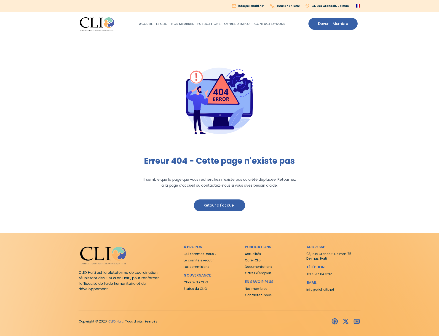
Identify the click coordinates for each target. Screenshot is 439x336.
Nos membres (182, 24)
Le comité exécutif (199, 260)
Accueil (146, 24)
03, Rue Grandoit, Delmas (330, 6)
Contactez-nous (269, 24)
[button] (333, 24)
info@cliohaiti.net (251, 6)
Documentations (258, 266)
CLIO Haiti (115, 321)
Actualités (253, 254)
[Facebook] (334, 321)
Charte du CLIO (196, 282)
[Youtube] (356, 321)
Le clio (162, 24)
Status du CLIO (195, 288)
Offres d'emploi (237, 24)
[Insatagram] (345, 321)
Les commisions (196, 266)
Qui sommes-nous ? (200, 254)
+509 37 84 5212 (288, 6)
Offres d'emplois (258, 273)
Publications (208, 24)
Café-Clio (253, 260)
